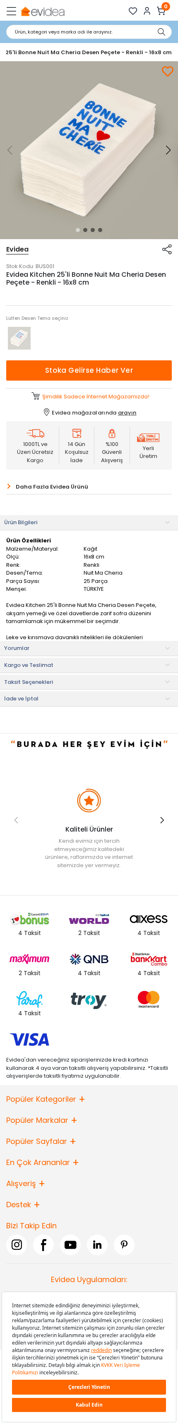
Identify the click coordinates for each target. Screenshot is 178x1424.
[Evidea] (42, 11)
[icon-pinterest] (124, 1244)
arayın (127, 413)
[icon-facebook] (43, 1244)
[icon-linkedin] (97, 1244)
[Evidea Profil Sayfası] (147, 11)
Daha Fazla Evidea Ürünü (52, 487)
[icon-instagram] (16, 1244)
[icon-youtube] (70, 1244)
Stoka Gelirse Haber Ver (89, 370)
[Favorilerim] (133, 11)
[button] (78, 230)
